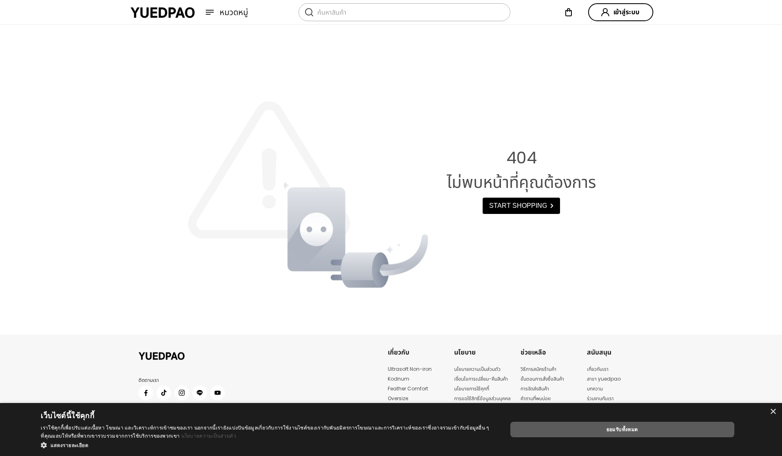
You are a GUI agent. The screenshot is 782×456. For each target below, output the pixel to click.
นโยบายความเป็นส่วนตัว (208, 435)
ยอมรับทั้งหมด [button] (622, 429)
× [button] (773, 412)
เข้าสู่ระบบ (626, 12)
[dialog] (391, 429)
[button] (267, 445)
